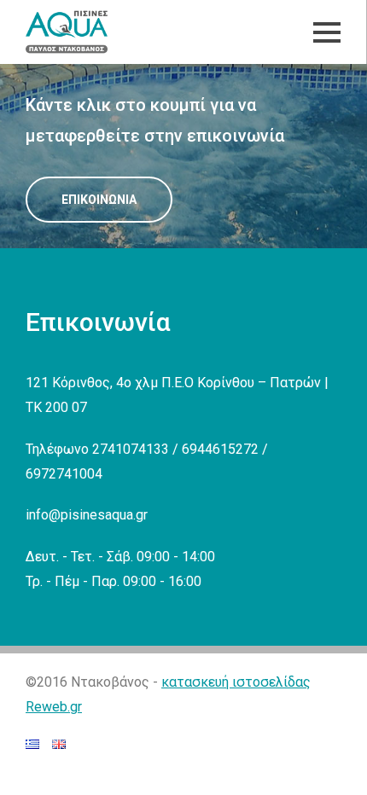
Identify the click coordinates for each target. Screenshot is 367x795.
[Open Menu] (327, 32)
